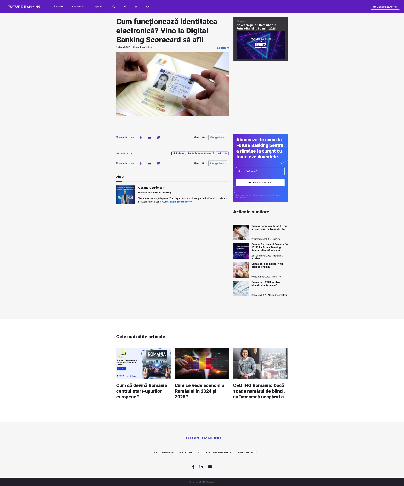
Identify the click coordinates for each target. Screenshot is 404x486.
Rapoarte (98, 6)
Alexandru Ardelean (151, 187)
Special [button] (57, 6)
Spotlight (223, 47)
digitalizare (178, 153)
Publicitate (186, 452)
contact (152, 452)
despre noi (168, 452)
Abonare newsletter (387, 7)
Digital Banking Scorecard (201, 153)
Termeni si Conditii (246, 452)
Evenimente (78, 6)
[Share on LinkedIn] (149, 137)
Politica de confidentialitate (214, 452)
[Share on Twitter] (158, 137)
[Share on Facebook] (141, 137)
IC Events (222, 153)
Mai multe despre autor (178, 201)
